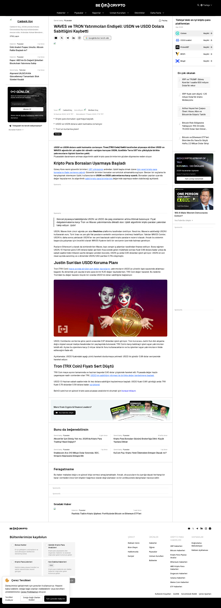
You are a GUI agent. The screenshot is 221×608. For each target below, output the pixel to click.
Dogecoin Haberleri (178, 573)
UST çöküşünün (96, 169)
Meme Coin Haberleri (179, 582)
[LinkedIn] (73, 38)
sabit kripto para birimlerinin (99, 178)
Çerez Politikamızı (29, 592)
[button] (26, 550)
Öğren (152, 547)
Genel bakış (58, 20)
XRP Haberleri (176, 546)
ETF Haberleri (176, 586)
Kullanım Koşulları (163, 594)
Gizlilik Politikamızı (27, 115)
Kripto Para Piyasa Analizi (178, 556)
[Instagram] (79, 38)
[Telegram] (67, 38)
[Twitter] (62, 38)
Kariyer (131, 556)
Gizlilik (176, 594)
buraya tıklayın (128, 390)
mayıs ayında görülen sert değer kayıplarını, (90, 268)
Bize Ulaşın (133, 547)
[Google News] (210, 528)
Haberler (153, 543)
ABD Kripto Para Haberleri (177, 567)
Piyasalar (68, 20)
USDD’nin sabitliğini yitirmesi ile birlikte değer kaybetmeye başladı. (122, 375)
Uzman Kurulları (156, 556)
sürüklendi (95, 384)
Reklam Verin (134, 543)
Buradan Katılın (15, 130)
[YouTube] (56, 38)
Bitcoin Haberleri (177, 550)
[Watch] (194, 199)
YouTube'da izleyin (183, 220)
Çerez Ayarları (205, 594)
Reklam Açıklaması (200, 550)
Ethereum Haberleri (178, 562)
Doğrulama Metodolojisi (197, 544)
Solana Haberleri (177, 578)
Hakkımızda (133, 551)
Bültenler (153, 560)
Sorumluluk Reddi (189, 594)
